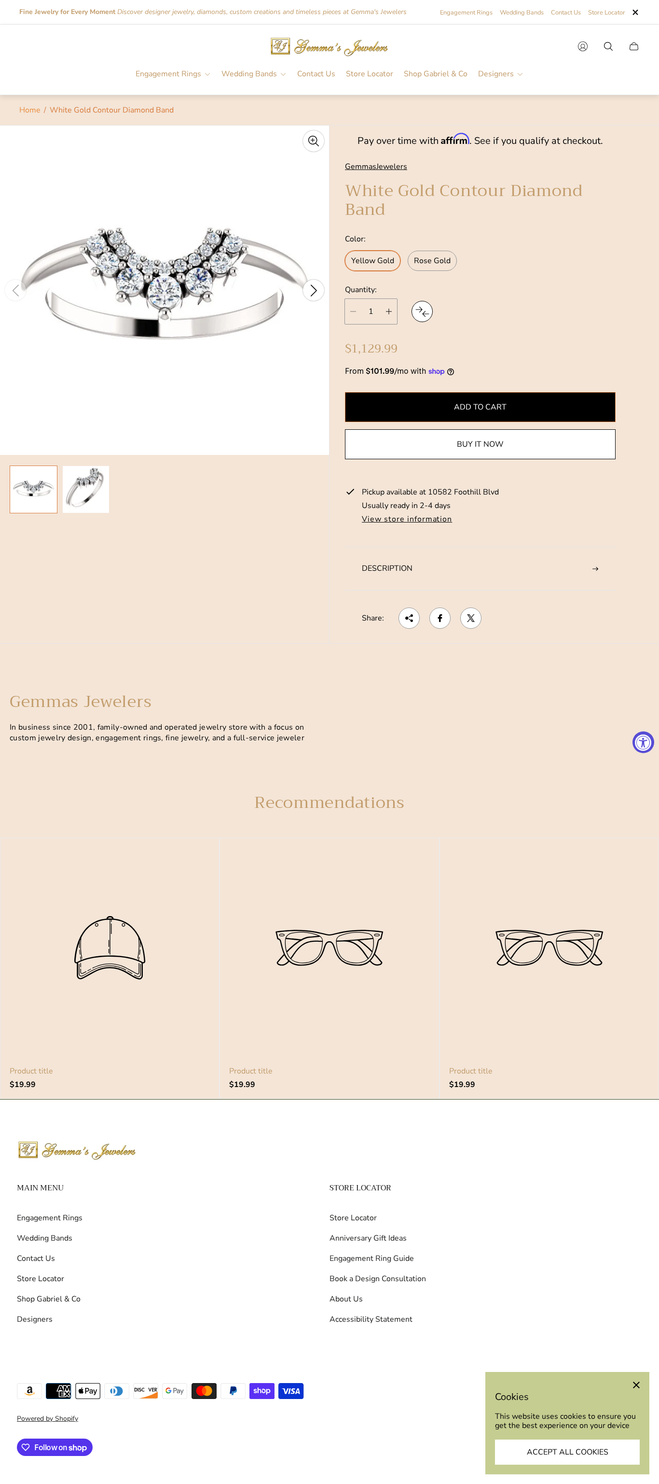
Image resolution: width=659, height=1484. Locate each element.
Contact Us (566, 12)
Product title (31, 1071)
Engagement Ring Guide (372, 1258)
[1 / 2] (33, 489)
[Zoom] (313, 141)
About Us (346, 1299)
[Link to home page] (77, 1151)
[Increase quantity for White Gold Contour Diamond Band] (389, 311)
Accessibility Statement (371, 1319)
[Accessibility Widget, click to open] (643, 742)
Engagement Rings (466, 12)
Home (30, 110)
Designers (35, 1319)
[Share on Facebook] (440, 618)
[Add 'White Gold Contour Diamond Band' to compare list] (422, 311)
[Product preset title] (109, 947)
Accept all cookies (567, 1452)
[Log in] (582, 46)
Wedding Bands (522, 12)
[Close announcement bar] (635, 12)
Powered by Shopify (47, 1418)
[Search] (608, 46)
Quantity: (361, 289)
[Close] (636, 1385)
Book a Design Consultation (378, 1278)
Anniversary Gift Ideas (368, 1238)
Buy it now (480, 444)
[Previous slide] (15, 290)
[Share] (409, 618)
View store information (407, 519)
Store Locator (606, 12)
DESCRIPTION (387, 568)
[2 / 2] (86, 489)
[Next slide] (313, 290)
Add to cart (480, 407)
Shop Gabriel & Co (49, 1299)
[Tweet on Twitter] (470, 618)
